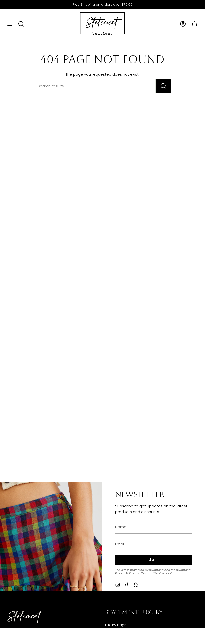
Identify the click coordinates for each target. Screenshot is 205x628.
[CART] (194, 24)
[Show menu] (10, 24)
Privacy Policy (124, 573)
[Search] (163, 86)
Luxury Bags (115, 624)
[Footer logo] (26, 617)
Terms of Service (152, 573)
